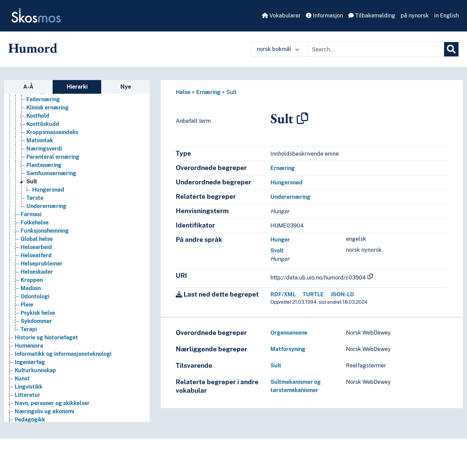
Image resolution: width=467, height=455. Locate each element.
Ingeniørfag (30, 362)
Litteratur (27, 395)
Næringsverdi (44, 148)
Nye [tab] (125, 86)
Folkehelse (35, 222)
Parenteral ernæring (52, 157)
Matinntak (39, 140)
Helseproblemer (42, 263)
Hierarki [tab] (77, 86)
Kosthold (37, 116)
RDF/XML (283, 294)
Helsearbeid (36, 247)
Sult (31, 181)
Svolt (277, 250)
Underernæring (46, 206)
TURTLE (313, 294)
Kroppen (32, 280)
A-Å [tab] (28, 86)
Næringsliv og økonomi (44, 411)
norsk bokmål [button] (275, 49)
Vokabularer (284, 15)
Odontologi (35, 296)
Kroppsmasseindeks (52, 132)
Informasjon (327, 15)
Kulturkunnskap (35, 370)
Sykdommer (36, 321)
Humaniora (29, 345)
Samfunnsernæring (51, 173)
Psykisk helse (38, 313)
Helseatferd (36, 255)
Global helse (37, 239)
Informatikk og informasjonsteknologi (63, 354)
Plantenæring (44, 165)
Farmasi (31, 214)
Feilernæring (43, 99)
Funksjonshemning (45, 231)
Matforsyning (287, 349)
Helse (183, 92)
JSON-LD (342, 294)
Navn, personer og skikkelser (52, 403)
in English (446, 15)
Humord (32, 48)
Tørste (34, 198)
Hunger (280, 239)
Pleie (27, 304)
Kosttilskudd (42, 124)
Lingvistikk (28, 387)
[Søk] (451, 49)
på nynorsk (415, 15)
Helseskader (37, 272)
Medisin (31, 288)
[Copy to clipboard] (302, 118)
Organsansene (288, 332)
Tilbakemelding (374, 15)
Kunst (22, 378)
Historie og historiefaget (46, 337)
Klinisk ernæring (47, 107)
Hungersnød (48, 189)
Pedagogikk (30, 419)
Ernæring (208, 92)
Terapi (29, 329)
